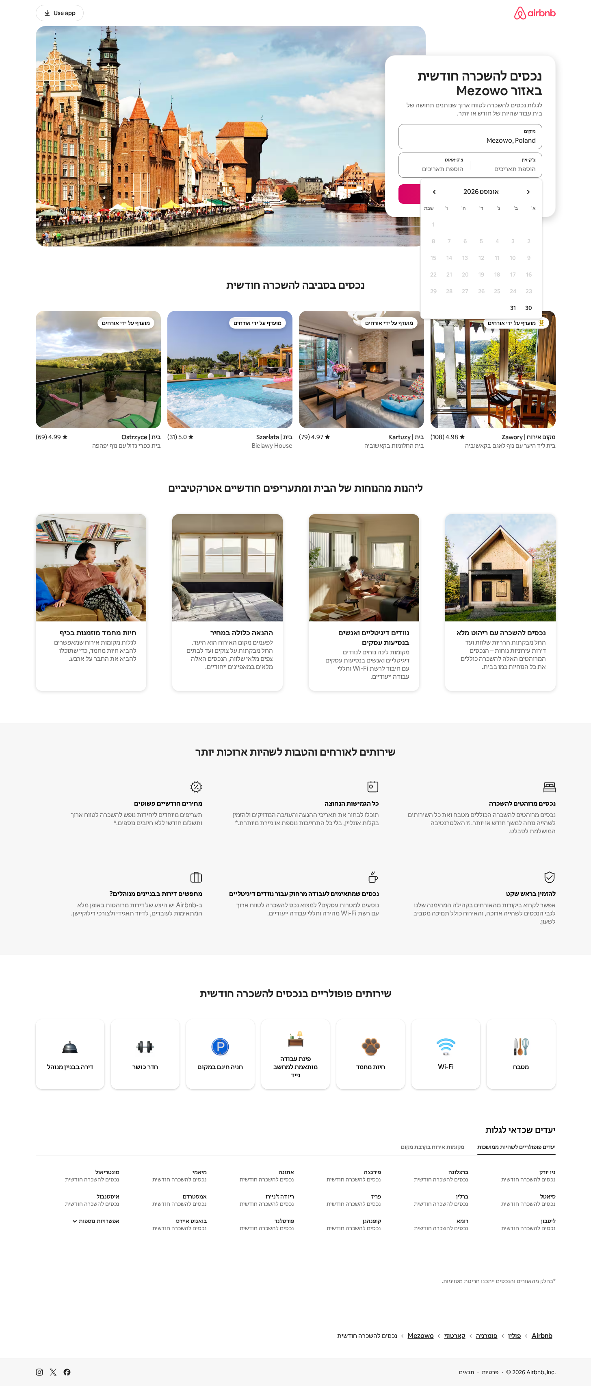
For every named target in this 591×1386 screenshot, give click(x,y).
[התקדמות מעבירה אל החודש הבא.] (434, 192)
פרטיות (490, 1372)
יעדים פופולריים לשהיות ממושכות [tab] (516, 1147)
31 (513, 308)
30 (528, 308)
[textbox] (506, 169)
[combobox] (470, 140)
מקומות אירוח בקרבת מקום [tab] (432, 1147)
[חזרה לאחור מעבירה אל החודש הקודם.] (528, 192)
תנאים (466, 1372)
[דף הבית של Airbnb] (535, 13)
